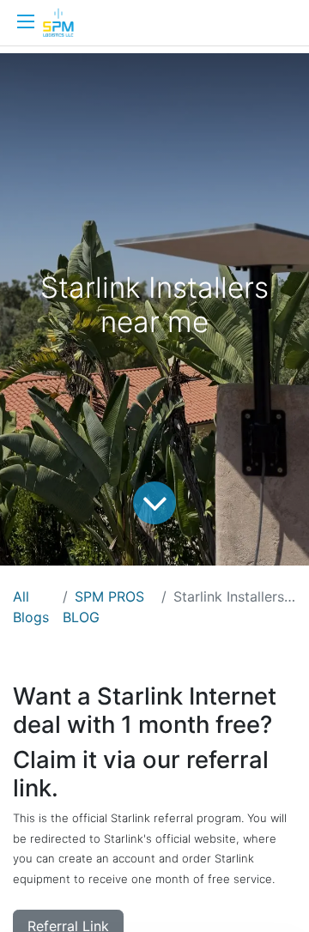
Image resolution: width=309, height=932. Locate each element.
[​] (26, 21)
